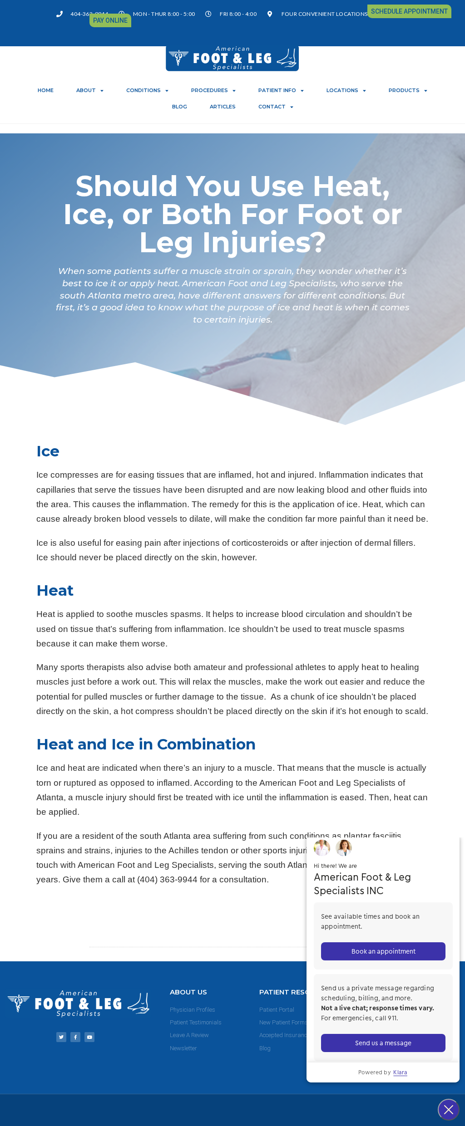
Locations (342, 90)
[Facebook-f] (75, 1037)
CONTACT (272, 106)
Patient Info (277, 90)
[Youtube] (89, 1037)
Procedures (209, 90)
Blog (179, 106)
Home (46, 90)
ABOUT (86, 90)
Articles (223, 106)
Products (404, 90)
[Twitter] (61, 1037)
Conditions (143, 90)
